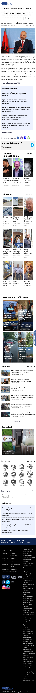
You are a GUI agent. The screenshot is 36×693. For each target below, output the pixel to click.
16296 (29, 361)
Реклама (4, 553)
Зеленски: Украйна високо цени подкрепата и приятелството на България (9, 181)
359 (22, 408)
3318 (26, 290)
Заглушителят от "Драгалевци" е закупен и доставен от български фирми (23, 414)
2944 (22, 399)
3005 (5, 258)
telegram (25, 137)
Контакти (5, 564)
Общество (20, 540)
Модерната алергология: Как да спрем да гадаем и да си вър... (16, 451)
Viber (21, 137)
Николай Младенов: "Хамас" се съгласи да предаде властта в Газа (17, 181)
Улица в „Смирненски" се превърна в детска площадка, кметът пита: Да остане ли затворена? (10, 350)
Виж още (17, 421)
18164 (13, 453)
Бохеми (21, 543)
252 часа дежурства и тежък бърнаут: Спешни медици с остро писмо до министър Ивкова (7, 251)
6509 (5, 290)
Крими (6, 13)
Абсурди (29, 543)
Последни (5, 366)
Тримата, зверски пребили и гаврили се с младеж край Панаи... (17, 515)
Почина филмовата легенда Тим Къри (28, 181)
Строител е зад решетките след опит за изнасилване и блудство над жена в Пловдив (22, 397)
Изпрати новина (35, 338)
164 (12, 185)
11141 (5, 225)
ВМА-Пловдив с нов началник (16, 283)
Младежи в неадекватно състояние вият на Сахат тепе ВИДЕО (18, 509)
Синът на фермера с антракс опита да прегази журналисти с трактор (22, 371)
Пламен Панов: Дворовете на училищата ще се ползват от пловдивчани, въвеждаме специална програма (29, 251)
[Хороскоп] (18, 486)
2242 (26, 225)
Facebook (18, 137)
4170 (15, 258)
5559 (26, 258)
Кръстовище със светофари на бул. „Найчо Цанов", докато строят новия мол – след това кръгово (8, 219)
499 (22, 390)
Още (23, 13)
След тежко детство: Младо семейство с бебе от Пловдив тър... (18, 520)
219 (22, 374)
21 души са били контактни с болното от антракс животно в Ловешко (22, 405)
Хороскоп (5, 461)
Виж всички (29, 153)
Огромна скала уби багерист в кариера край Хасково (22, 388)
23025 (15, 290)
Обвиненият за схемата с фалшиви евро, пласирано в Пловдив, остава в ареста (17, 251)
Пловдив (7, 8)
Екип (11, 550)
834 (25, 187)
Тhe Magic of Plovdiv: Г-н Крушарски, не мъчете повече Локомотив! (28, 219)
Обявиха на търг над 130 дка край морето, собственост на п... (15, 532)
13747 (15, 225)
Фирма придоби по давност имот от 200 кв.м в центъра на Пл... (16, 526)
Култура (18, 13)
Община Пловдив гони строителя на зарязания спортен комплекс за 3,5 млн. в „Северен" (17, 219)
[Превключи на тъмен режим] (33, 18)
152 (22, 383)
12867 (13, 329)
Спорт (11, 13)
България (14, 8)
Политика (21, 8)
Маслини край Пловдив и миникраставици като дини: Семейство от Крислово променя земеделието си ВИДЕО (25, 349)
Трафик (13, 543)
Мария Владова (31, 26)
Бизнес (28, 8)
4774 (22, 416)
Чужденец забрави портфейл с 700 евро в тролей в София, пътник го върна (28, 283)
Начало (3, 540)
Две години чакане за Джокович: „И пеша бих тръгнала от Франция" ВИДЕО (9, 320)
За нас (3, 550)
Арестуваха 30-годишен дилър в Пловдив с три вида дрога (7, 283)
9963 (29, 329)
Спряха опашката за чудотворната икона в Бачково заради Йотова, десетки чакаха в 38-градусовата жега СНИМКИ (25, 318)
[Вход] (25, 19)
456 (15, 187)
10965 (13, 361)
